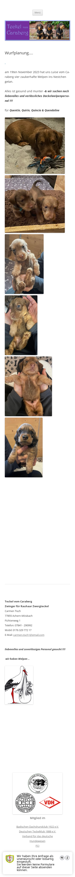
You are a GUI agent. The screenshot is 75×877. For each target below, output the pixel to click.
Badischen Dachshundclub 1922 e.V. (37, 826)
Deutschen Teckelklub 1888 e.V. (37, 831)
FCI (37, 846)
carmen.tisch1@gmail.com (28, 635)
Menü (38, 12)
